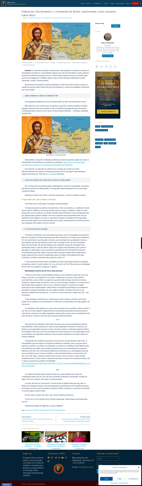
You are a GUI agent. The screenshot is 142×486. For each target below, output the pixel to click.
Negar (120, 479)
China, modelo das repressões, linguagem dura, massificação (56, 445)
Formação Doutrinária (63, 62)
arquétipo (52, 174)
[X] (59, 458)
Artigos (53, 62)
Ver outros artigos (108, 56)
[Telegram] (55, 458)
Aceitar (106, 479)
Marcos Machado (27, 62)
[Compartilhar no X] (101, 66)
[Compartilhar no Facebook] (97, 66)
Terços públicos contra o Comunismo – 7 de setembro (32, 445)
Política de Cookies (114, 483)
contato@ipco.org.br (85, 467)
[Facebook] (49, 458)
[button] (139, 467)
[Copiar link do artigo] (115, 66)
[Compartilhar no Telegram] (106, 66)
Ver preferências (133, 479)
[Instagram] (52, 458)
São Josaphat (57, 410)
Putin (52, 410)
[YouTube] (62, 458)
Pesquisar (116, 26)
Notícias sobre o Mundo (79, 62)
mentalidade (47, 410)
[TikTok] (66, 458)
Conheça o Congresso (108, 111)
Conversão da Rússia (38, 410)
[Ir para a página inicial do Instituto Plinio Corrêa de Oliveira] (59, 469)
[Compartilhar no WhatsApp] (110, 66)
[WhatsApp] (49, 461)
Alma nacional (28, 410)
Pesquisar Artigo (99, 23)
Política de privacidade (123, 483)
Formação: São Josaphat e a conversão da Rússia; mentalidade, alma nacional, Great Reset (50, 18)
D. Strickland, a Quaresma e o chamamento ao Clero (79, 445)
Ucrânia (63, 410)
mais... (111, 52)
